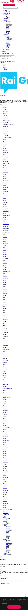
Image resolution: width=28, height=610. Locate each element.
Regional (8, 29)
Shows (7, 32)
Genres (5, 20)
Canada (5, 431)
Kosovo (5, 276)
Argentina (5, 492)
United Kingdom (6, 120)
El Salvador (5, 384)
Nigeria (4, 219)
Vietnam (5, 107)
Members (6, 15)
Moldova (5, 241)
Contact (8, 11)
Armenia (5, 488)
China (4, 418)
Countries (6, 19)
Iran (4, 315)
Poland (4, 198)
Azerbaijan (5, 470)
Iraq (4, 310)
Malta (4, 250)
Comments (12, 61)
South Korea (6, 163)
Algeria (4, 496)
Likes (8, 61)
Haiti (4, 340)
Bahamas (5, 466)
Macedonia (5, 258)
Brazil (4, 449)
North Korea (5, 211)
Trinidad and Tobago (7, 137)
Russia (4, 185)
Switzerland (5, 150)
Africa (4, 505)
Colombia (5, 414)
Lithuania (5, 263)
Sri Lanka (5, 154)
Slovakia (5, 167)
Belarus (4, 457)
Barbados (5, 462)
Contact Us (5, 511)
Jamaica (5, 289)
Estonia (4, 379)
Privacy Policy (6, 514)
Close (4, 516)
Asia (4, 483)
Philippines (5, 202)
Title (3, 61)
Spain (4, 159)
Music (7, 27)
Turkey (4, 133)
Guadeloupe (6, 349)
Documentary (9, 24)
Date (1, 61)
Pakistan (5, 206)
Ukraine (5, 128)
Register (8, 17)
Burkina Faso (6, 440)
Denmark (5, 392)
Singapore (5, 172)
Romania (5, 189)
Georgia (5, 362)
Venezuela (5, 111)
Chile (4, 423)
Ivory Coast (5, 293)
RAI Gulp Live (3, 95)
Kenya (4, 280)
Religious (8, 31)
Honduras (5, 336)
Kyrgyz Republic (6, 271)
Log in (7, 16)
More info (4, 603)
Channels (6, 49)
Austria (4, 475)
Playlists (5, 35)
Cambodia (5, 436)
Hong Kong (5, 332)
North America (6, 215)
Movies (7, 26)
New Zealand (6, 224)
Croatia (4, 405)
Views (5, 61)
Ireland (4, 306)
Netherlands (6, 228)
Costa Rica (5, 410)
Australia (5, 479)
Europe (4, 375)
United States (6, 115)
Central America (6, 427)
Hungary (5, 327)
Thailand (5, 141)
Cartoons (8, 22)
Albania (5, 501)
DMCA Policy (6, 513)
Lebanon (5, 267)
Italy (4, 297)
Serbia (4, 176)
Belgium (5, 453)
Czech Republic (6, 397)
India (4, 323)
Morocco (5, 237)
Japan (4, 284)
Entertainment (9, 25)
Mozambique (6, 232)
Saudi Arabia (6, 180)
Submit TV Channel (7, 554)
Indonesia (5, 319)
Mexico (4, 245)
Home (5, 10)
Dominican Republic (7, 388)
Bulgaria (5, 444)
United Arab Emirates (8, 124)
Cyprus (4, 401)
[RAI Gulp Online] (17, 2)
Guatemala (5, 345)
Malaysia (5, 254)
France (4, 366)
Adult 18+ (8, 21)
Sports (7, 33)
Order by (3, 62)
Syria (4, 146)
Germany (5, 358)
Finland (4, 371)
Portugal (5, 193)
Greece (4, 353)
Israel (4, 302)
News (7, 28)
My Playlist (6, 13)
